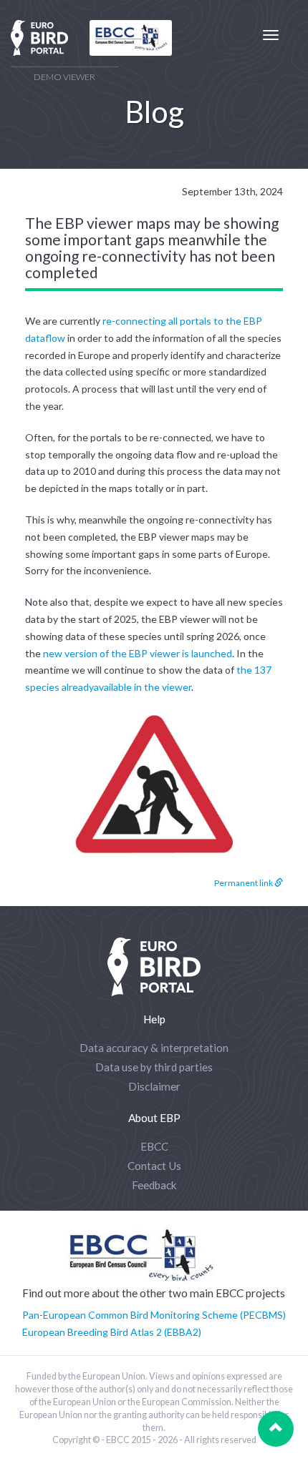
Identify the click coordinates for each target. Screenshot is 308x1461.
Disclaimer (154, 1086)
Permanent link (244, 882)
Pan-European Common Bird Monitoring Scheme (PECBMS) (154, 1315)
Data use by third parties (154, 1067)
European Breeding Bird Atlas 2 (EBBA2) (111, 1332)
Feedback (154, 1185)
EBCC (154, 1146)
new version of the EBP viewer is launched (137, 653)
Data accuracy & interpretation (154, 1047)
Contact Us (154, 1165)
